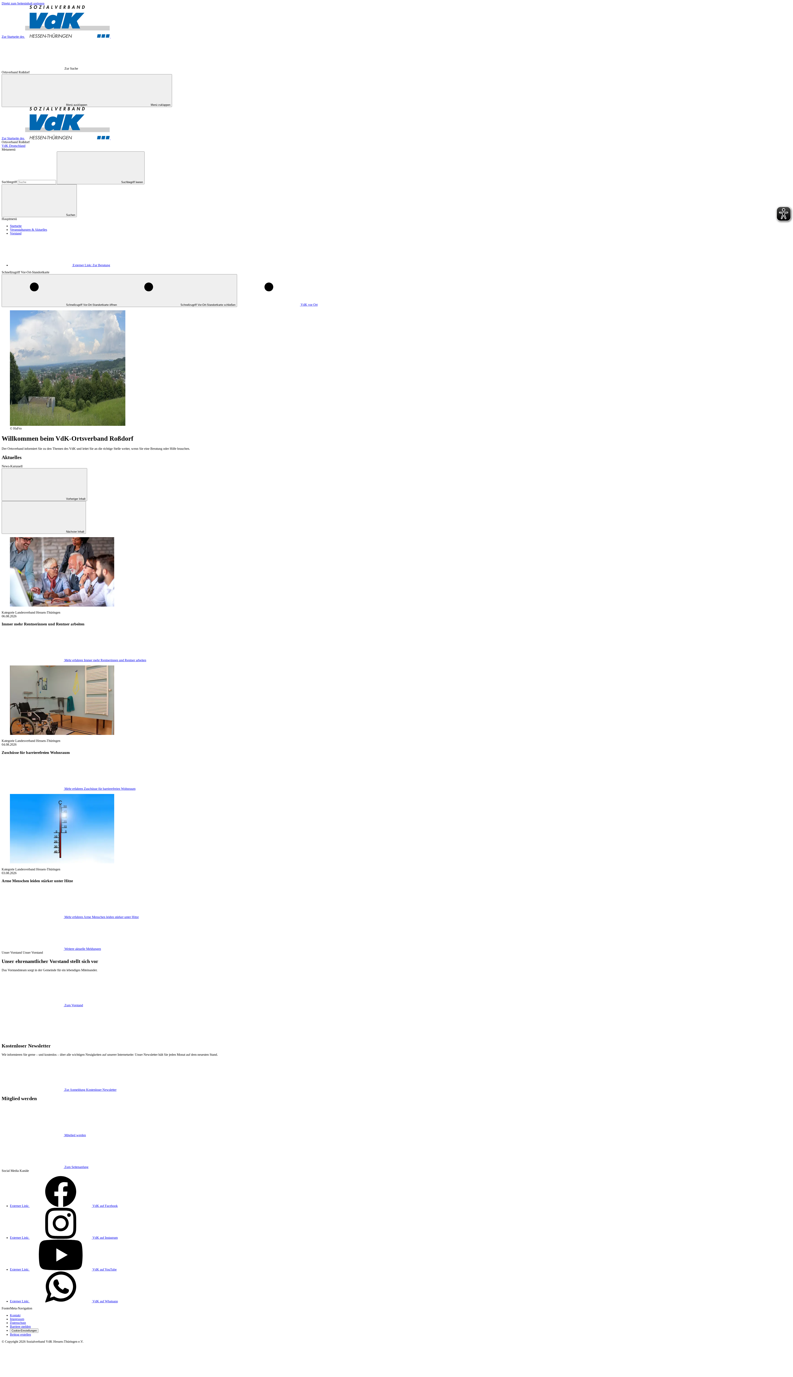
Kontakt (15, 1315)
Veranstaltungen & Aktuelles (28, 229)
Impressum (17, 1319)
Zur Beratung (91, 265)
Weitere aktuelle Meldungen (82, 949)
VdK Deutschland (13, 146)
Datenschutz (18, 1323)
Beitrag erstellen (20, 1334)
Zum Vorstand (73, 1005)
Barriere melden (20, 1326)
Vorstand (15, 233)
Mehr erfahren (105, 660)
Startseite (16, 226)
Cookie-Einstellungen (24, 1330)
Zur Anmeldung (90, 1089)
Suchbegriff (10, 182)
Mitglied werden (75, 1135)
